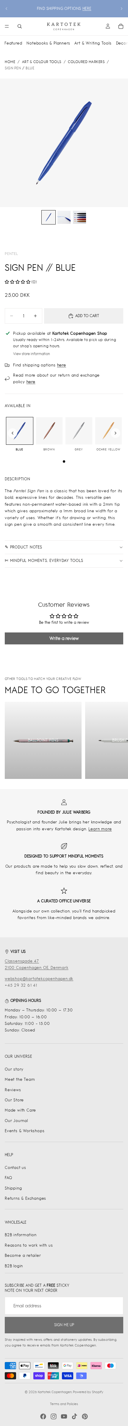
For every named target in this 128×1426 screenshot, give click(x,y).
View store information (31, 354)
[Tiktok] (74, 1416)
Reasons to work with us (29, 1245)
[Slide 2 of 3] (64, 217)
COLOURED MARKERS (86, 62)
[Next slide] (121, 8)
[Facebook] (43, 1416)
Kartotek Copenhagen (55, 1392)
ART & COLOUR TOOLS (41, 62)
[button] (17, 282)
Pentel (11, 254)
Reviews (13, 1090)
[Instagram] (53, 1416)
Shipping (13, 1188)
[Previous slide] (6, 8)
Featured (13, 43)
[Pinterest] (84, 1416)
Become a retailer (23, 1255)
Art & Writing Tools (92, 43)
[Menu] (7, 26)
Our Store (14, 1100)
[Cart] (120, 26)
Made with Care (20, 1110)
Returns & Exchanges (25, 1198)
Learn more (100, 829)
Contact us (15, 1167)
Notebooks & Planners (48, 43)
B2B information (21, 1235)
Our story (14, 1069)
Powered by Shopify (88, 1392)
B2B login (14, 1266)
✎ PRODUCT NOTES (23, 547)
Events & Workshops (24, 1131)
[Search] (19, 26)
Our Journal (16, 1120)
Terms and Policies (64, 1404)
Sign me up (64, 1325)
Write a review (64, 638)
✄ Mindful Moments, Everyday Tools (44, 560)
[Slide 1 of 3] (48, 217)
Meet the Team (20, 1079)
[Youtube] (64, 1416)
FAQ (8, 1178)
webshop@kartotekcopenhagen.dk (39, 978)
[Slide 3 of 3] (79, 217)
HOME (10, 62)
